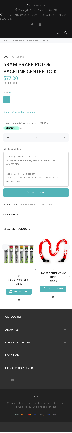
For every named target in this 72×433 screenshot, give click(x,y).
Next (67, 247)
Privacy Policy (23, 407)
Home (4, 40)
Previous (5, 247)
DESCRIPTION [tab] (10, 215)
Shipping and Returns (44, 407)
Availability (14, 149)
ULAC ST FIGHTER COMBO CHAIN (53, 275)
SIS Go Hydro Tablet (19, 280)
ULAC (53, 269)
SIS (18, 276)
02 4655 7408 (38, 6)
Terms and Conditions (40, 403)
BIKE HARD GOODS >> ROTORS (35, 205)
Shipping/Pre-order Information (20, 112)
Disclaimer (58, 403)
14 (7, 100)
